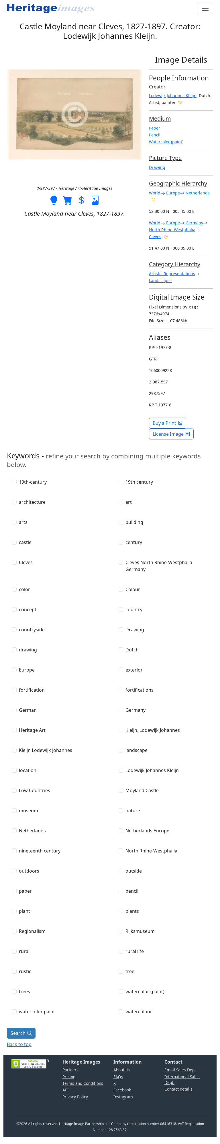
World (154, 193)
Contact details (178, 1089)
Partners (70, 1069)
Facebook (122, 1090)
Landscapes (160, 280)
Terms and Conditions (82, 1083)
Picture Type (165, 158)
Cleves (155, 236)
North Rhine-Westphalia (172, 229)
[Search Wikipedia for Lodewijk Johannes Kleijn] (180, 102)
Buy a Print (164, 423)
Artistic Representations (172, 273)
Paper (154, 128)
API (65, 1090)
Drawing (157, 167)
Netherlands (197, 193)
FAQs (118, 1076)
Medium (160, 118)
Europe (172, 193)
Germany (193, 222)
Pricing (68, 1076)
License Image (168, 434)
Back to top (19, 1044)
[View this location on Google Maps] (153, 199)
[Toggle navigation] (205, 8)
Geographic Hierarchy (178, 183)
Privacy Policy (75, 1096)
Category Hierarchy (174, 264)
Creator (157, 87)
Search (18, 1033)
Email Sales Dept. (180, 1069)
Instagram (123, 1096)
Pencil (154, 135)
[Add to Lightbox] (53, 200)
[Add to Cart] (67, 200)
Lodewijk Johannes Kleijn (173, 95)
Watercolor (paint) (166, 141)
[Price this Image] (81, 200)
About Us (121, 1069)
